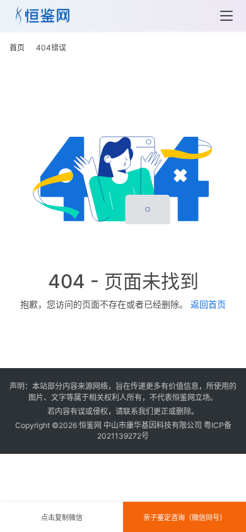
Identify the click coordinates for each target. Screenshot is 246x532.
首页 (17, 47)
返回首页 (208, 304)
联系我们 (138, 411)
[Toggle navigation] (226, 15)
